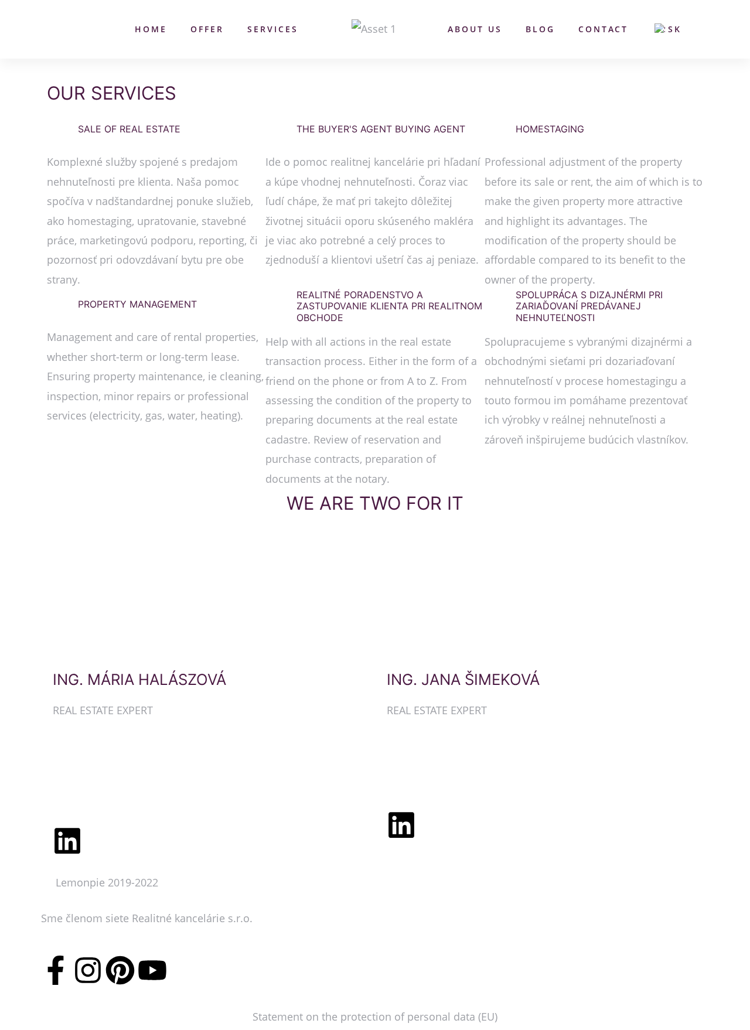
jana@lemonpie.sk (432, 788)
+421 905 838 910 (95, 757)
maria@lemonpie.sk (102, 788)
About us (475, 29)
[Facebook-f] (55, 970)
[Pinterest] (120, 970)
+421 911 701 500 (429, 757)
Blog (540, 29)
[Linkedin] (67, 840)
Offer (207, 29)
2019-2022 (133, 882)
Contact (603, 29)
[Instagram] (88, 970)
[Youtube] (152, 970)
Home (151, 29)
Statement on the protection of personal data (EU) (375, 1016)
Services (272, 29)
